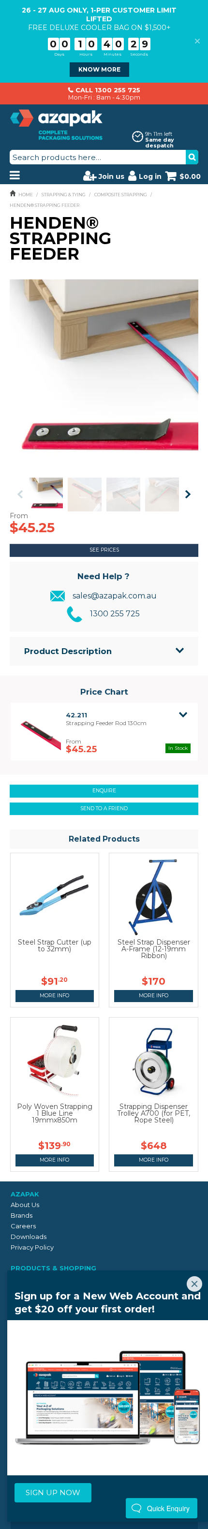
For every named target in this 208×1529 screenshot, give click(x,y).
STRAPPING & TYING (64, 194)
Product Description (68, 651)
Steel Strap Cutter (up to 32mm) (54, 945)
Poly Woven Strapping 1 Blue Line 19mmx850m (54, 1113)
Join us (111, 176)
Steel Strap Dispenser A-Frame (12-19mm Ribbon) (154, 949)
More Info (54, 995)
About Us (25, 1205)
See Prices (104, 550)
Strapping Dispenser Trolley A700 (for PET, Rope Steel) (153, 1113)
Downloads (28, 1236)
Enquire (104, 790)
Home (25, 194)
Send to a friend (104, 808)
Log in (150, 176)
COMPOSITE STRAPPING (120, 194)
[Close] (194, 1284)
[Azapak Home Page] (56, 124)
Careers (23, 1226)
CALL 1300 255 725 (107, 90)
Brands (21, 1215)
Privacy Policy (32, 1247)
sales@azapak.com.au (115, 595)
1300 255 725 (115, 613)
